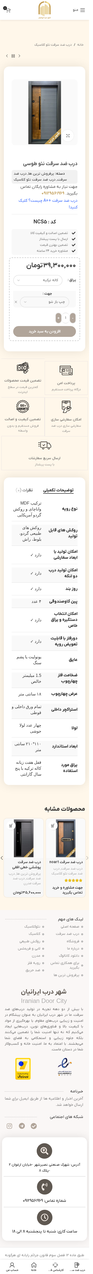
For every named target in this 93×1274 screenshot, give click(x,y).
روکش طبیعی (29, 941)
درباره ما (73, 948)
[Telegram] (22, 1126)
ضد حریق (33, 970)
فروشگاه (73, 941)
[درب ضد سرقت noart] (66, 838)
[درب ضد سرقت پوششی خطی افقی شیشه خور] (23, 838)
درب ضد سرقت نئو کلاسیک (53, 45)
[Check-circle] (34, 1126)
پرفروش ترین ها (41, 173)
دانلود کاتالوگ (69, 955)
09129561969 (53, 193)
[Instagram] (9, 1126)
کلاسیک (34, 933)
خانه (80, 45)
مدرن (36, 955)
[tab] (58, 490)
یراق (72, 280)
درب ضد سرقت (72, 868)
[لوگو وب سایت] (44, 9)
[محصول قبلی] (19, 56)
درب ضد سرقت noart (66, 862)
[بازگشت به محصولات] (13, 56)
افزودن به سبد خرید (45, 331)
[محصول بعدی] (7, 56)
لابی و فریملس (29, 948)
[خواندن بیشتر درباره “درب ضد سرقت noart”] (53, 825)
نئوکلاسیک (32, 926)
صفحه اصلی (70, 926)
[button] (11, 825)
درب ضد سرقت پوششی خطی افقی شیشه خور (26, 867)
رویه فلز (34, 963)
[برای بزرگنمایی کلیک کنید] (68, 135)
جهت (48, 293)
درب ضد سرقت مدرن (27, 881)
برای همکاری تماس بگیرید (64, 965)
